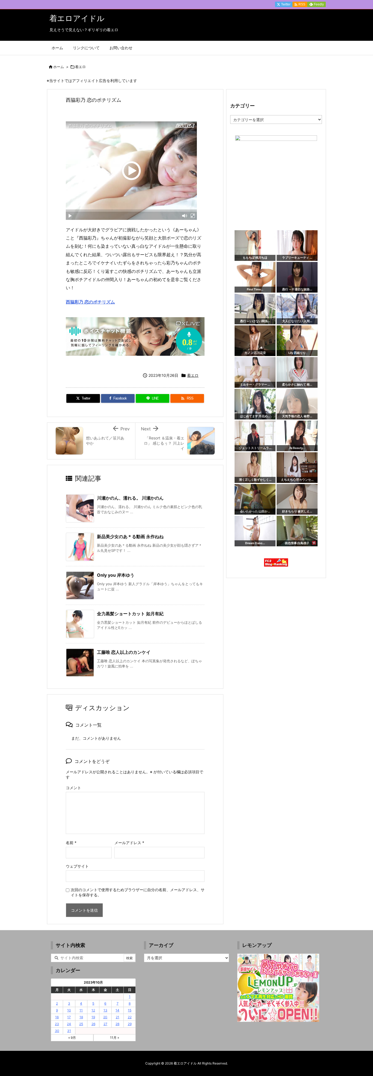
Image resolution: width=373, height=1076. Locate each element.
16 (57, 1017)
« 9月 (72, 1038)
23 (57, 1024)
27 (105, 1024)
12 (93, 1010)
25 (81, 1024)
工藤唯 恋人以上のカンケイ (123, 652)
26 (93, 1024)
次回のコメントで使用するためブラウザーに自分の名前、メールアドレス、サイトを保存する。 (138, 892)
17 (69, 1017)
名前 (71, 842)
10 (69, 1010)
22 (130, 1017)
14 (117, 1010)
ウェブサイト (77, 866)
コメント (73, 787)
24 (69, 1024)
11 (81, 1010)
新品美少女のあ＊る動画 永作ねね (130, 536)
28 (117, 1024)
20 (105, 1017)
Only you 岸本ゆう (115, 575)
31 (69, 1031)
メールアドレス (129, 842)
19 (93, 1017)
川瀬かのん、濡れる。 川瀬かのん (130, 498)
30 (57, 1031)
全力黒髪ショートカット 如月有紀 (130, 613)
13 (105, 1010)
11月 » (114, 1038)
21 (117, 1017)
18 (81, 1017)
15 (129, 1010)
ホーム (58, 67)
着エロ (80, 67)
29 (130, 1024)
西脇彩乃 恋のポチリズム (90, 302)
